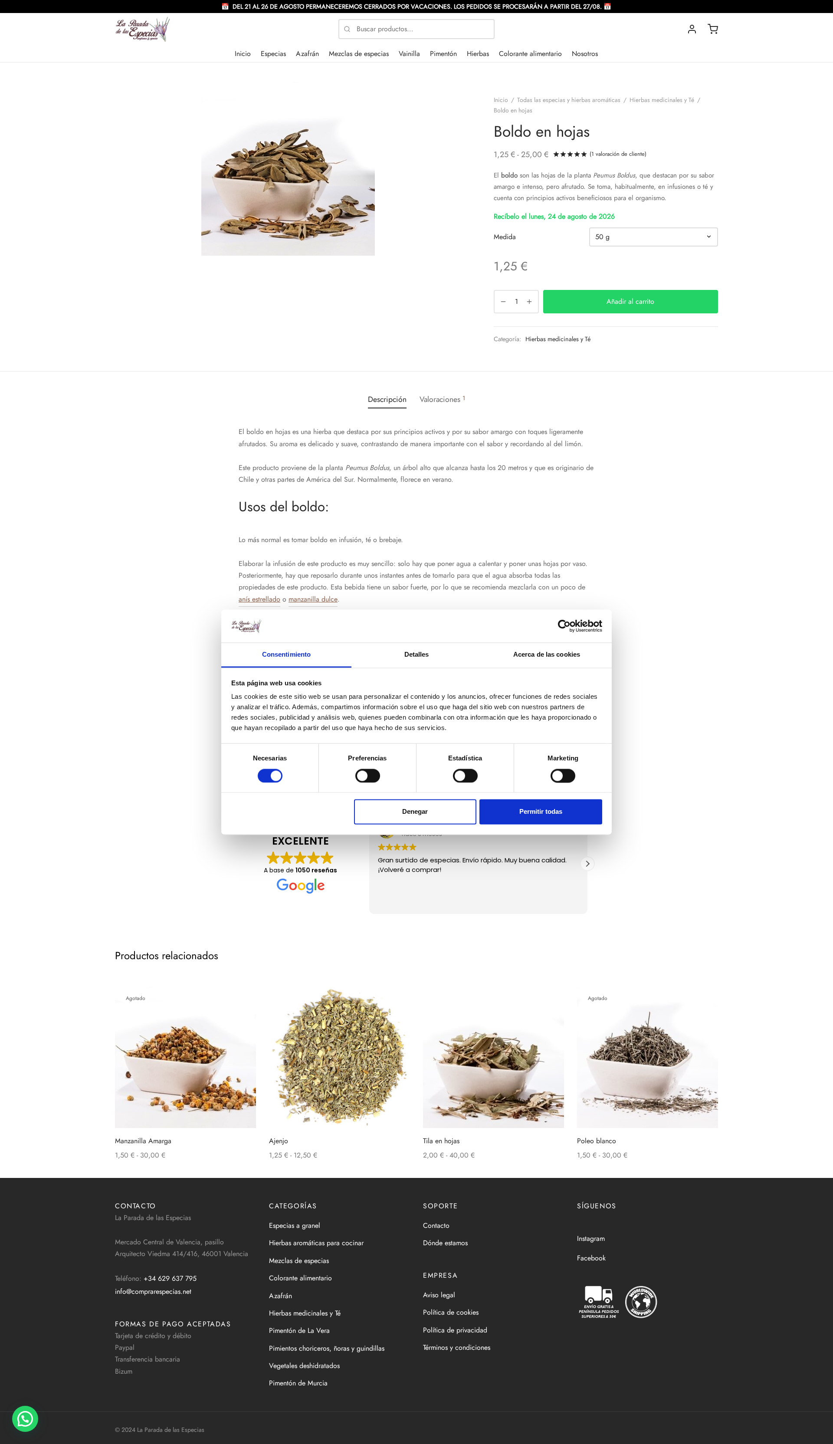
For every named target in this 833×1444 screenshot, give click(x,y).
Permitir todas (540, 812)
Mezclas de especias (359, 54)
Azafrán (307, 54)
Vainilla (409, 54)
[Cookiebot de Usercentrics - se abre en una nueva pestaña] (564, 625)
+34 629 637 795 (170, 1278)
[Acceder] (692, 29)
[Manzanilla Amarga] (185, 1057)
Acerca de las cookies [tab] (546, 654)
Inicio (243, 54)
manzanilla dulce (313, 599)
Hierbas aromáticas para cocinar (316, 1243)
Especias (273, 54)
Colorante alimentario (530, 54)
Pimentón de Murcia (298, 1383)
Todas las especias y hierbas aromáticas (568, 99)
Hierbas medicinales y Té (662, 99)
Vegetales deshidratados (304, 1366)
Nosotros (585, 54)
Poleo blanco (596, 1141)
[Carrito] (713, 29)
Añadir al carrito (631, 301)
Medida (505, 237)
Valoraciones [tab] (442, 399)
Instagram (591, 1238)
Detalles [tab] (416, 654)
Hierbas (478, 54)
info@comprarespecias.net (153, 1291)
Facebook (591, 1258)
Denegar (415, 812)
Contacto (436, 1225)
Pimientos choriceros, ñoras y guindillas (326, 1348)
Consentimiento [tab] (286, 654)
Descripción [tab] (387, 399)
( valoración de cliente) (618, 154)
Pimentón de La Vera (299, 1330)
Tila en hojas (441, 1141)
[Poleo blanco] (647, 1057)
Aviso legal (439, 1295)
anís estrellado (259, 599)
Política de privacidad (455, 1330)
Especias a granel (294, 1225)
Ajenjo (278, 1141)
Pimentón (443, 54)
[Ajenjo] (339, 1057)
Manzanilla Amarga (143, 1141)
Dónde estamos (445, 1243)
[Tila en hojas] (493, 1057)
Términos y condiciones (456, 1347)
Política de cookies (451, 1312)
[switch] (367, 776)
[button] (587, 863)
